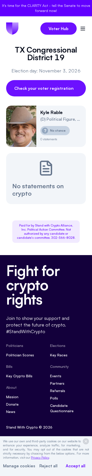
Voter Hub (58, 28)
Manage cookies (19, 465)
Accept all (75, 465)
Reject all (48, 465)
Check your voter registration (44, 88)
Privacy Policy (40, 457)
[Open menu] (83, 29)
